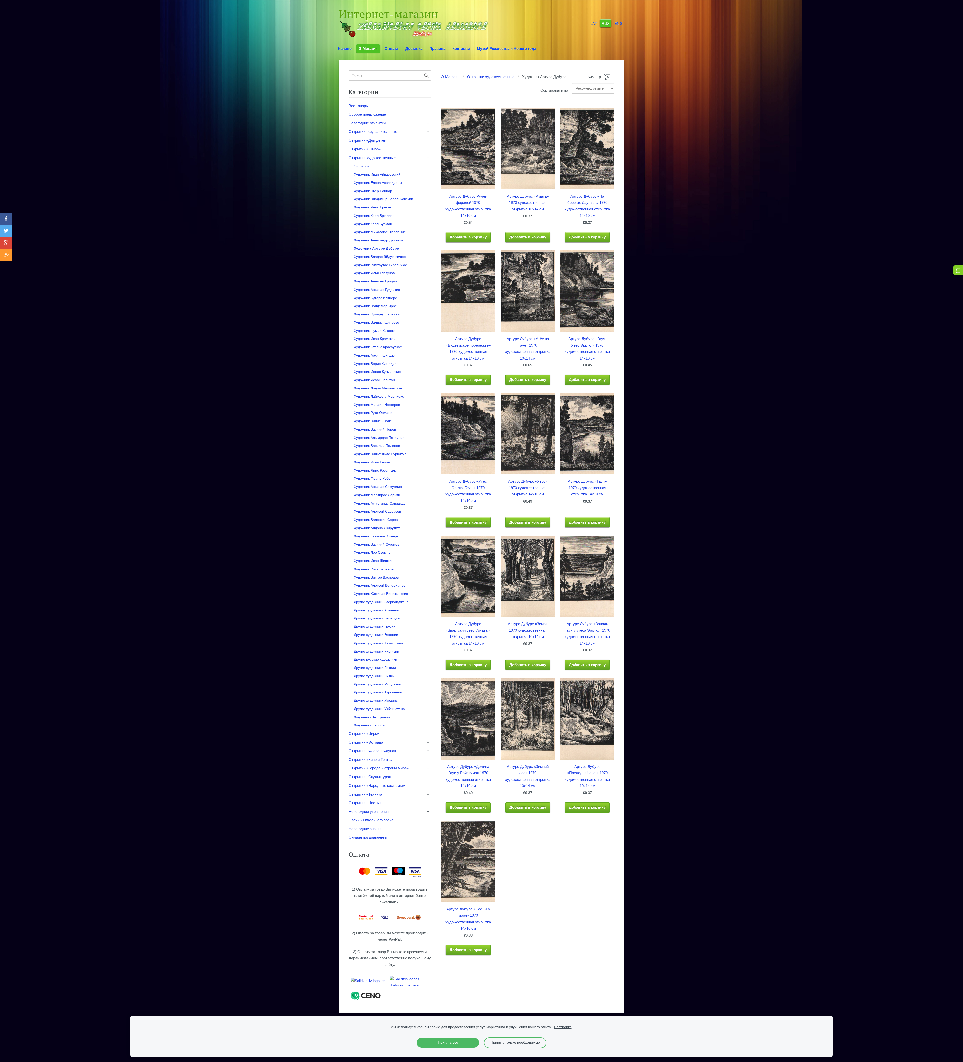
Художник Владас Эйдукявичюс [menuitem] (380, 257)
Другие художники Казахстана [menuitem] (378, 643)
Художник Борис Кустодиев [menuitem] (376, 364)
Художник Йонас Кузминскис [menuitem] (377, 372)
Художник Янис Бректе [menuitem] (372, 207)
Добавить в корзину (468, 237)
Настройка (563, 1027)
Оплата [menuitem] (391, 48)
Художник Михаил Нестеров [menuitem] (377, 405)
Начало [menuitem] (345, 48)
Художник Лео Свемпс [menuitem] (372, 552)
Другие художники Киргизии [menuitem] (376, 651)
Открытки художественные (490, 77)
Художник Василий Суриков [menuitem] (376, 544)
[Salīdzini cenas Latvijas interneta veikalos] (405, 981)
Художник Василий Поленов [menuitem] (377, 446)
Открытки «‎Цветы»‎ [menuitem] (365, 803)
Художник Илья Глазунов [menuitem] (374, 273)
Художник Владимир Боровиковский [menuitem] (383, 199)
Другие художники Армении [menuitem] (376, 610)
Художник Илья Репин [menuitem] (372, 462)
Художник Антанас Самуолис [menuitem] (378, 487)
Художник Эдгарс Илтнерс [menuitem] (375, 298)
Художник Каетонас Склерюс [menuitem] (378, 536)
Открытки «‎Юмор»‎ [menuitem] (365, 149)
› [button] (428, 123)
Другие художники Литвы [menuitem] (374, 676)
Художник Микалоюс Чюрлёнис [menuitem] (380, 232)
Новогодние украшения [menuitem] (369, 811)
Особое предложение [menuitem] (367, 114)
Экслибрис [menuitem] (362, 166)
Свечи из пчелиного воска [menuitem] (371, 820)
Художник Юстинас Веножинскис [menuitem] (381, 594)
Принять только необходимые (515, 1042)
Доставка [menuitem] (413, 48)
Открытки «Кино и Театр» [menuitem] (370, 759)
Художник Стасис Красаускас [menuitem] (378, 347)
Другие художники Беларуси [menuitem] (377, 618)
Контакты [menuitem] (461, 48)
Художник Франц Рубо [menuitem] (372, 478)
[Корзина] (958, 270)
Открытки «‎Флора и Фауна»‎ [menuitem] (372, 751)
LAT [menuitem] (593, 23)
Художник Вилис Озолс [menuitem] (373, 421)
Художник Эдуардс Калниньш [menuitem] (378, 314)
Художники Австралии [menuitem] (372, 717)
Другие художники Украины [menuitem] (376, 700)
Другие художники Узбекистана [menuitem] (379, 709)
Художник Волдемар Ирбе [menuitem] (375, 306)
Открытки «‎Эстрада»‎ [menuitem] (367, 742)
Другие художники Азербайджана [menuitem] (381, 602)
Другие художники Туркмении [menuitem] (378, 692)
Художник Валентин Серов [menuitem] (376, 520)
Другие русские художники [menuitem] (375, 659)
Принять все (448, 1042)
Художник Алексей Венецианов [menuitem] (379, 585)
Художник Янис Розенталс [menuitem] (375, 470)
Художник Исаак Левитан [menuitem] (374, 380)
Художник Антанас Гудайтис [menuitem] (377, 290)
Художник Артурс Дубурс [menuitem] (376, 248)
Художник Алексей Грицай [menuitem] (375, 281)
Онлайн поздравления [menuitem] (368, 837)
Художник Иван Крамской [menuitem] (375, 339)
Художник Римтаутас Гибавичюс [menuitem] (380, 265)
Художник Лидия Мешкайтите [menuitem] (378, 388)
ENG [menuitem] (618, 23)
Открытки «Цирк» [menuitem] (364, 733)
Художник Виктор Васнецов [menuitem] (376, 577)
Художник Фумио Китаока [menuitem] (375, 331)
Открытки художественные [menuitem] (372, 158)
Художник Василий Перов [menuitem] (375, 429)
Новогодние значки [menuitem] (365, 829)
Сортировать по (554, 90)
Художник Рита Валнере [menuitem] (374, 569)
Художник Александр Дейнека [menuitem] (378, 240)
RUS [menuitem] (606, 23)
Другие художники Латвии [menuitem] (375, 668)
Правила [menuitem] (437, 48)
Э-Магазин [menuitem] (368, 48)
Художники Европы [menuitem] (369, 725)
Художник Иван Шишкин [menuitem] (373, 561)
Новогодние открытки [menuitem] (367, 123)
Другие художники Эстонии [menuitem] (376, 635)
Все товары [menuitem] (359, 106)
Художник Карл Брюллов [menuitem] (374, 216)
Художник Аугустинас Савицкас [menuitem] (379, 503)
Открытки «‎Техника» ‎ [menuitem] (367, 794)
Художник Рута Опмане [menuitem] (373, 413)
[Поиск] (427, 75)
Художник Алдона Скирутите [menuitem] (377, 528)
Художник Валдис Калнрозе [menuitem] (376, 322)
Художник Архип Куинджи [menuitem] (375, 355)
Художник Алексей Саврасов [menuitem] (377, 511)
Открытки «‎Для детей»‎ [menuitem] (368, 140)
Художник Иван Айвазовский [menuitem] (377, 174)
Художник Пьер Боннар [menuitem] (373, 191)
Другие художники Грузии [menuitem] (374, 626)
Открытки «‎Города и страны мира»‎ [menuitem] (379, 768)
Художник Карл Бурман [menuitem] (373, 224)
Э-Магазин (450, 77)
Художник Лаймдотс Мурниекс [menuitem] (379, 396)
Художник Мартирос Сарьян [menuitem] (377, 495)
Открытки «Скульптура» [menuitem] (370, 777)
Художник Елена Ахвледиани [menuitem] (378, 183)
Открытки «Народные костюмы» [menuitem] (377, 785)
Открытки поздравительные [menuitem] (373, 131)
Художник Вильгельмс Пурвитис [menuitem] (380, 454)
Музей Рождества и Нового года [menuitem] (506, 48)
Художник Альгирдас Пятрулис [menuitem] (379, 438)
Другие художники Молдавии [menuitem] (377, 684)
